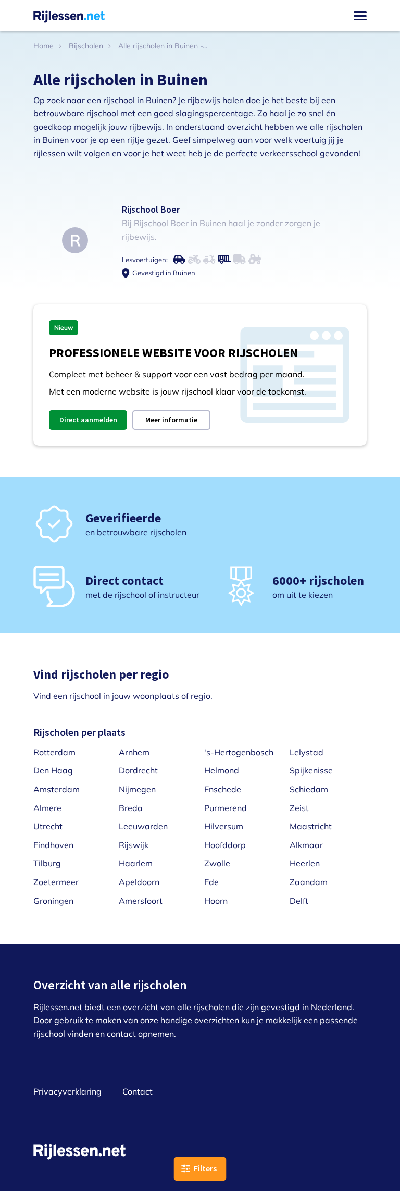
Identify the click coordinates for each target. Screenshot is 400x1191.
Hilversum (223, 826)
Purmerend (225, 808)
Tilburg (47, 863)
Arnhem (134, 752)
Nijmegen (137, 789)
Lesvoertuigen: (145, 259)
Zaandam (309, 882)
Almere (47, 808)
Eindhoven (53, 845)
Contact (137, 1091)
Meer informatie (171, 419)
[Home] (69, 15)
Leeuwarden (143, 826)
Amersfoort (140, 900)
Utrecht (48, 826)
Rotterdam (54, 752)
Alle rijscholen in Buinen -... (162, 46)
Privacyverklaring (67, 1091)
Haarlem (136, 863)
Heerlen (305, 863)
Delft (299, 900)
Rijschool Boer (151, 209)
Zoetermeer (56, 882)
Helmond (221, 770)
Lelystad (306, 752)
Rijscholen (86, 46)
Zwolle (217, 863)
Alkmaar (306, 845)
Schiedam (309, 789)
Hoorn (216, 900)
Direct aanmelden (88, 419)
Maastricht (311, 826)
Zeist (299, 808)
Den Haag (53, 770)
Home (43, 46)
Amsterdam (56, 789)
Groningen (53, 900)
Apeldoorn (139, 882)
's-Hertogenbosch (238, 752)
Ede (211, 882)
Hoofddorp (225, 845)
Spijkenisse (311, 770)
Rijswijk (133, 845)
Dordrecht (138, 770)
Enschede (222, 789)
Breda (131, 808)
